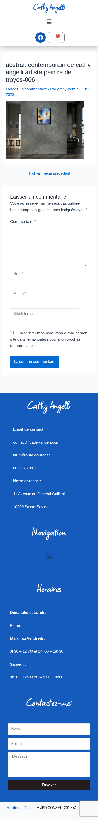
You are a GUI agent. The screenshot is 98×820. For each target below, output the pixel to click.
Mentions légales (21, 807)
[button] (48, 22)
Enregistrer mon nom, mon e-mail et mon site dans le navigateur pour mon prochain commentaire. (48, 339)
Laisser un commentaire (26, 89)
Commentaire (23, 221)
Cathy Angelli (49, 7)
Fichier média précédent (49, 173)
